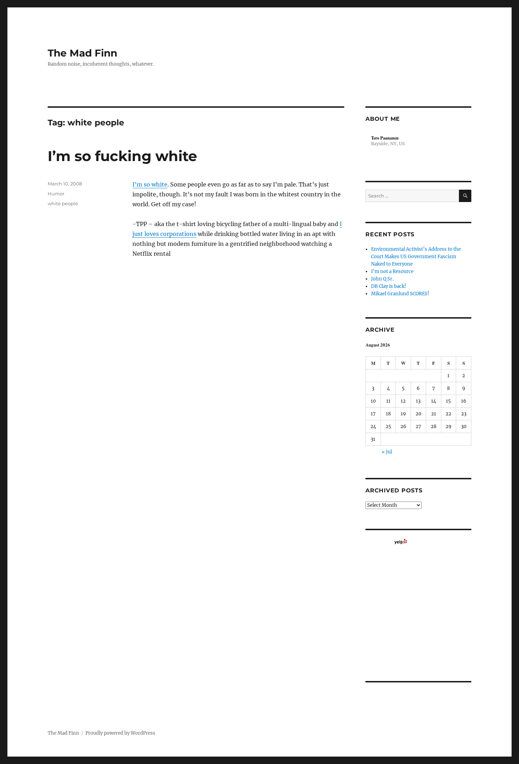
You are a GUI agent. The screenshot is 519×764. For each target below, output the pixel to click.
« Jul (387, 452)
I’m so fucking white (122, 156)
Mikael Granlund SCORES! (400, 294)
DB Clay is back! (388, 286)
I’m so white (149, 184)
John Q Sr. (382, 279)
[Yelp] (400, 541)
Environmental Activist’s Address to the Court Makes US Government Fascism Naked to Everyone (416, 256)
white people (63, 203)
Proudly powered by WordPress (120, 733)
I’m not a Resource (392, 271)
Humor (56, 193)
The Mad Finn (82, 53)
